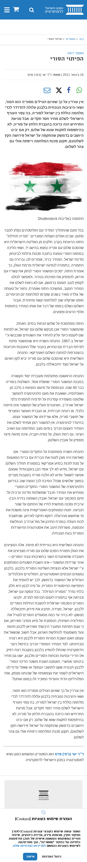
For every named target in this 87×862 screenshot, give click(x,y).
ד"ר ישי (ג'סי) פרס (40, 74)
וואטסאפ (79, 90)
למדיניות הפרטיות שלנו (29, 846)
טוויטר (57, 90)
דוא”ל (47, 90)
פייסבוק (68, 90)
